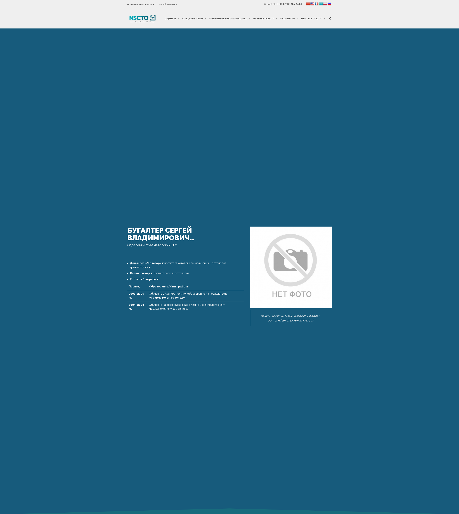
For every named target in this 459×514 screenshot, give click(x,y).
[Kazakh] (321, 4)
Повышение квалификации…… (228, 18)
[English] (312, 4)
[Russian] (330, 4)
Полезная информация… (141, 4)
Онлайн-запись (168, 4)
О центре (170, 18)
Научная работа (263, 18)
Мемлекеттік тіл (311, 18)
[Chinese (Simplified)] (308, 4)
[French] (317, 4)
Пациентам (287, 18)
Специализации (192, 18)
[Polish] (325, 4)
